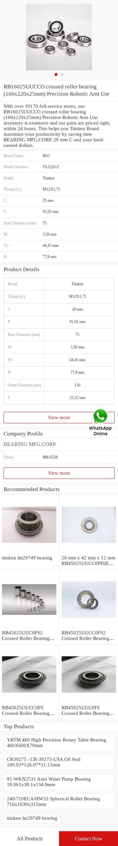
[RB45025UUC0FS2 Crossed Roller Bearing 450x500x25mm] (29, 627)
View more (59, 417)
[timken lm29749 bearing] (29, 552)
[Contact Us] (100, 423)
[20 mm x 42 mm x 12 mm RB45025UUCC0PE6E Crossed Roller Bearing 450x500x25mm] (89, 552)
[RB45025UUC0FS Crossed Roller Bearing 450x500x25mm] (89, 702)
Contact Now (89, 838)
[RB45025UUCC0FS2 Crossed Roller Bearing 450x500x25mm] (89, 627)
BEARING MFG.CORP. (30, 444)
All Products (30, 838)
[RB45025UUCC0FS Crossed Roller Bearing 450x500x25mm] (29, 702)
